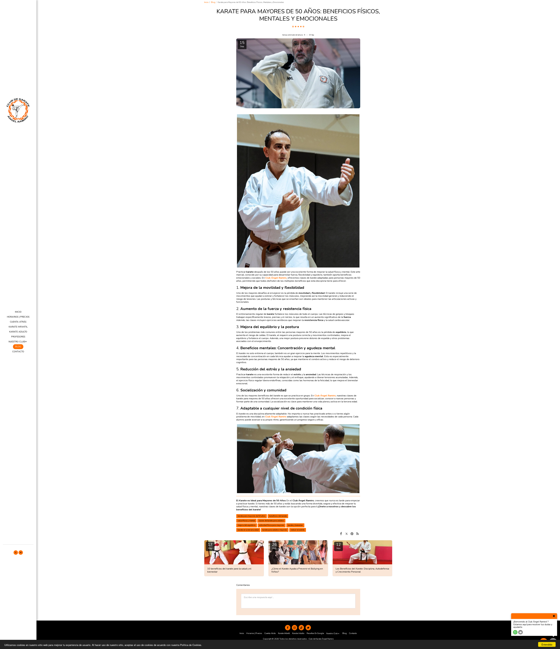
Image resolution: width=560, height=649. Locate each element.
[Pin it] (352, 533)
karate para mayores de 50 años (251, 516)
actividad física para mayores (271, 525)
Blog (213, 2)
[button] (18, 341)
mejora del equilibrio (247, 525)
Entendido (546, 644)
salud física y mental (246, 520)
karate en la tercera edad (248, 530)
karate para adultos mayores (274, 530)
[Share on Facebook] (341, 533)
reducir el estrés (297, 530)
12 (338, 546)
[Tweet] (346, 533)
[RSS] (357, 533)
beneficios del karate (278, 516)
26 (274, 546)
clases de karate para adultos (271, 520)
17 (210, 546)
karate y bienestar (295, 525)
